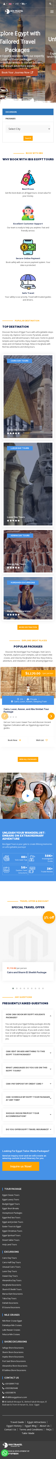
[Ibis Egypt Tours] (14, 11)
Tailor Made (28, 1433)
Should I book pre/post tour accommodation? (22, 1115)
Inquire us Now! (20, 1166)
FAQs (49, 1429)
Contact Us (10, 1429)
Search (28, 138)
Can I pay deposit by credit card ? (24, 1083)
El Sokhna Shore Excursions (14, 1370)
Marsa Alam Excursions (12, 1294)
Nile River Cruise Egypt (12, 1321)
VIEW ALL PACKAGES (28, 759)
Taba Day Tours (9, 1298)
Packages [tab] (10, 118)
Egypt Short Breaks (10, 1208)
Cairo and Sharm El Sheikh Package (27, 972)
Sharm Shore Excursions (12, 1352)
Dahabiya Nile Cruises (12, 1325)
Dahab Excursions (10, 1303)
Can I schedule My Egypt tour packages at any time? (28, 1098)
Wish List (40, 740)
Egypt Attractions (36, 1422)
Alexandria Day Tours (11, 1280)
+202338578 (10, 1392)
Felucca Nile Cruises (11, 1334)
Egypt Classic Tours (10, 1195)
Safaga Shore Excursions (13, 1347)
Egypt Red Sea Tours (11, 1217)
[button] (52, 11)
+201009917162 (11, 1383)
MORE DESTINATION (28, 627)
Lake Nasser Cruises (11, 1330)
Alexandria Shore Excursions (14, 1366)
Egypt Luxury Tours (10, 1199)
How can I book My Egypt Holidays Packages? (25, 1016)
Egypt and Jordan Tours (12, 1222)
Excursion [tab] (11, 112)
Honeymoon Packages (12, 1213)
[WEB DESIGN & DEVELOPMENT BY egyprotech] (10, 1456)
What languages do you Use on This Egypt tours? (26, 1069)
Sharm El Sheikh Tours (11, 1289)
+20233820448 (11, 1388)
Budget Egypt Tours (11, 1204)
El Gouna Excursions (11, 1307)
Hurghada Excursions (23, 583)
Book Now (13, 740)
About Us (45, 1425)
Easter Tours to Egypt (11, 1226)
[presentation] (4, 716)
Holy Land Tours (9, 1244)
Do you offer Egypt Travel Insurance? (27, 1129)
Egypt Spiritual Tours (11, 1235)
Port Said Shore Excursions (14, 1361)
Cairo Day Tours (19, 361)
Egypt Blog (31, 1425)
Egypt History (14, 1425)
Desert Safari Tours (10, 1240)
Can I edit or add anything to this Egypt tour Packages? (25, 1053)
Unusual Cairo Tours (11, 1267)
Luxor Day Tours (20, 448)
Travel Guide (17, 1422)
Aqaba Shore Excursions (13, 1356)
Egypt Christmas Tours (12, 1231)
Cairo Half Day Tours (11, 1262)
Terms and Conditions (31, 1429)
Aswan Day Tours (20, 536)
